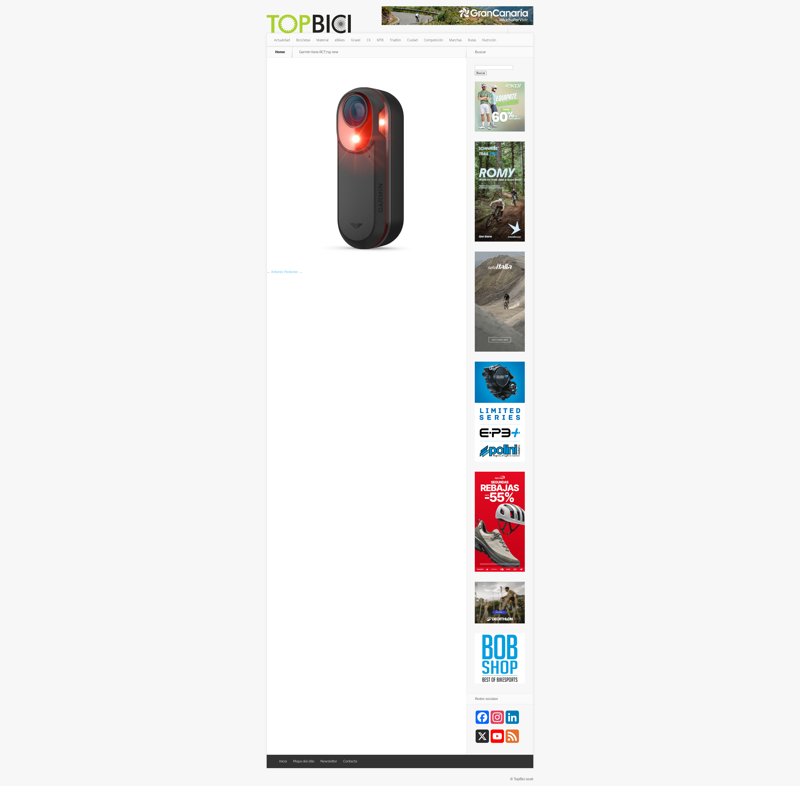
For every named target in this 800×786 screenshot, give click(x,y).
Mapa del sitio (303, 761)
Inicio (283, 761)
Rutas (472, 40)
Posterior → (293, 272)
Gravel (355, 40)
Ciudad (412, 40)
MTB (380, 40)
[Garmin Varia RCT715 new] (366, 269)
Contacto (350, 761)
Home (280, 52)
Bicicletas (303, 40)
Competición (433, 40)
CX (369, 40)
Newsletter (328, 761)
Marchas (455, 40)
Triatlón (395, 40)
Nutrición (489, 40)
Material (322, 40)
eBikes (340, 40)
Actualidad (282, 40)
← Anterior (275, 272)
